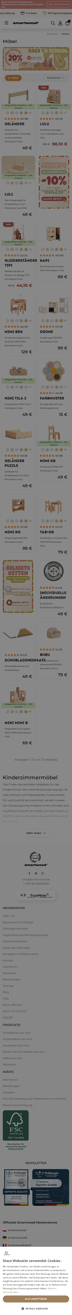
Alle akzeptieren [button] (36, 1298)
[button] (36, 1308)
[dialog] (36, 1281)
